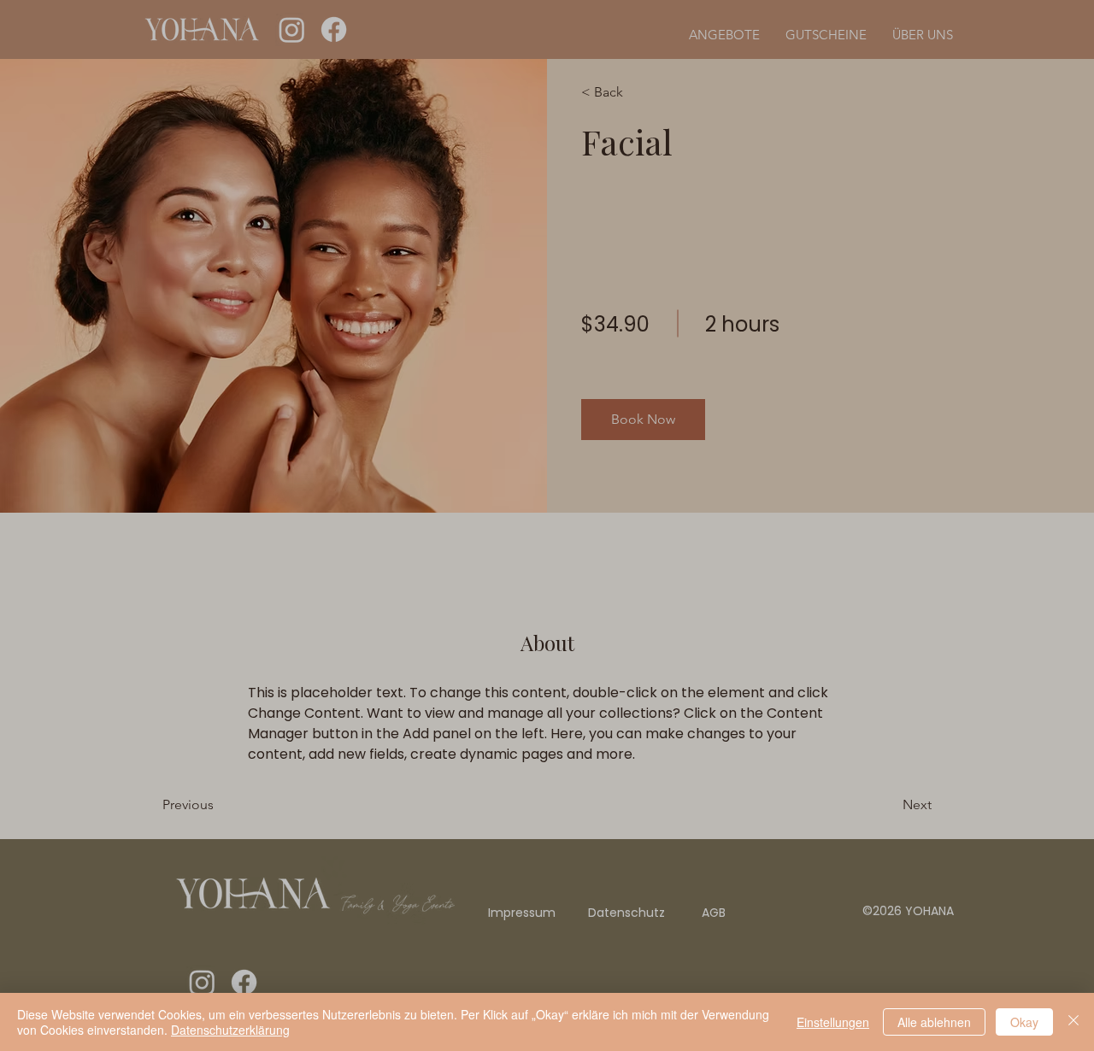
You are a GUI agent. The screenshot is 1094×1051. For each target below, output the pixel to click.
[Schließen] (1073, 1022)
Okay (1024, 1021)
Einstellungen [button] (833, 1021)
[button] (870, 348)
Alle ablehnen (934, 1021)
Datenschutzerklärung (230, 1029)
